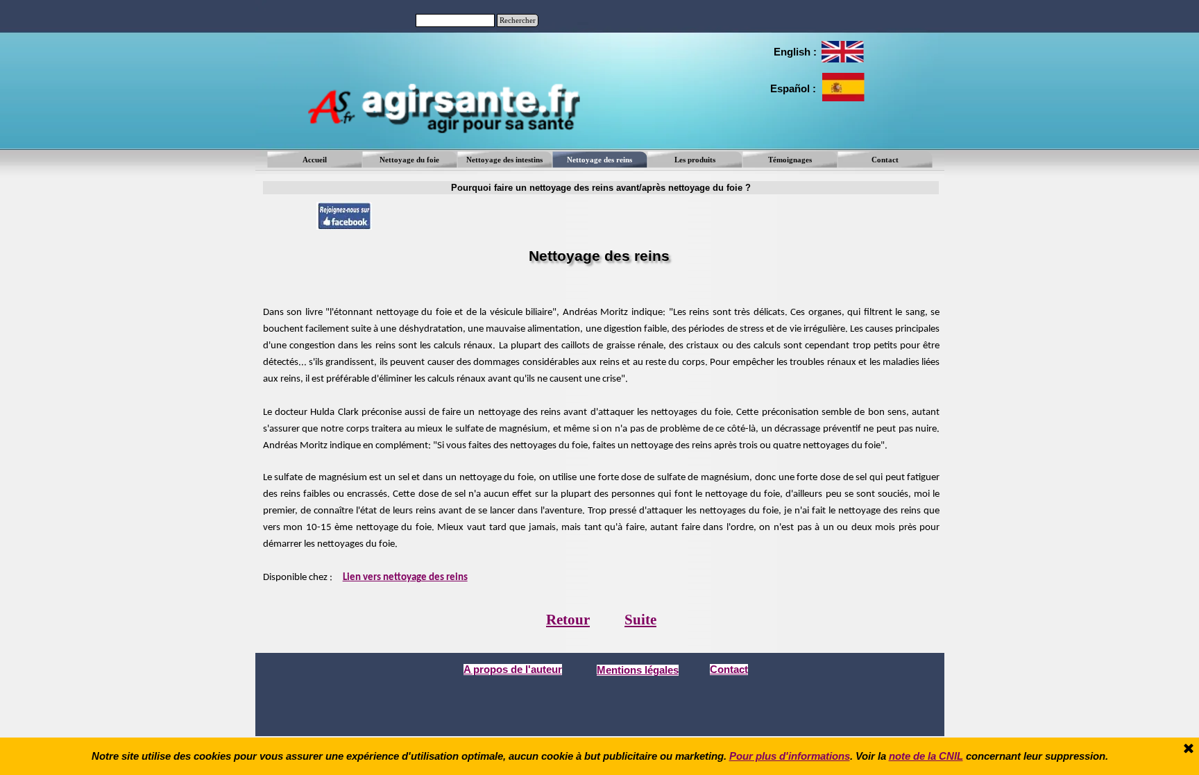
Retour (568, 619)
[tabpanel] (794, 52)
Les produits (694, 160)
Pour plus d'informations (789, 756)
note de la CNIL (926, 756)
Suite (640, 619)
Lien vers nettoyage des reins (405, 577)
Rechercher (518, 20)
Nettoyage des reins (599, 160)
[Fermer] (1189, 749)
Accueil (315, 160)
